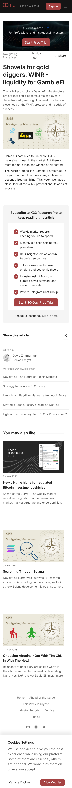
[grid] (53, 6)
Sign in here (50, 315)
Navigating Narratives (10, 55)
